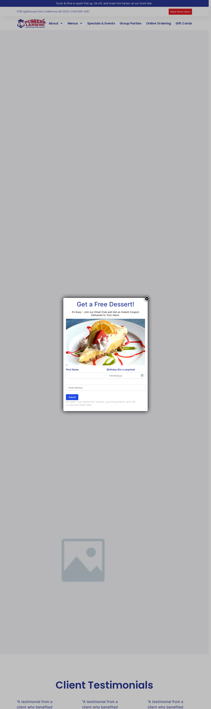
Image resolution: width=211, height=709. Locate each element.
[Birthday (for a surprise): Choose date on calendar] (142, 375)
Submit (72, 397)
